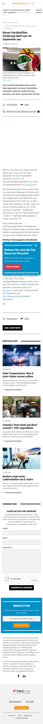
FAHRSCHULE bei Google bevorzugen (21, 111)
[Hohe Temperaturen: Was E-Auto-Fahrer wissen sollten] (21, 355)
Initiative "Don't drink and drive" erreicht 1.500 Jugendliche (20, 426)
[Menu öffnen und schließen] (4, 3)
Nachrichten (13, 22)
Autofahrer (7, 290)
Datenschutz (28, 715)
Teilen (26, 105)
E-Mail (5, 528)
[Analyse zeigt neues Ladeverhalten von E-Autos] (21, 458)
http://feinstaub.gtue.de (12, 296)
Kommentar (7, 547)
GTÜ (31, 181)
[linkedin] (24, 676)
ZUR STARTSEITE (12, 328)
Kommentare (12, 105)
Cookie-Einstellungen (21, 718)
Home (5, 22)
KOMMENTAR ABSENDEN (21, 588)
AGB (19, 715)
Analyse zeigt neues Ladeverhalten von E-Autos (18, 478)
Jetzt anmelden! (12, 267)
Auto (25, 281)
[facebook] (18, 676)
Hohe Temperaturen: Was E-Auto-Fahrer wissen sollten (18, 375)
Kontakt (30, 701)
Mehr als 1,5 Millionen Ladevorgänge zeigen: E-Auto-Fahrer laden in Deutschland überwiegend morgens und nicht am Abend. (21, 485)
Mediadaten (15, 701)
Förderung (28, 184)
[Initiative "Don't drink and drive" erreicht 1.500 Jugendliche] (21, 407)
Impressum (11, 715)
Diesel (16, 173)
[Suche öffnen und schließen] (32, 4)
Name (5, 538)
